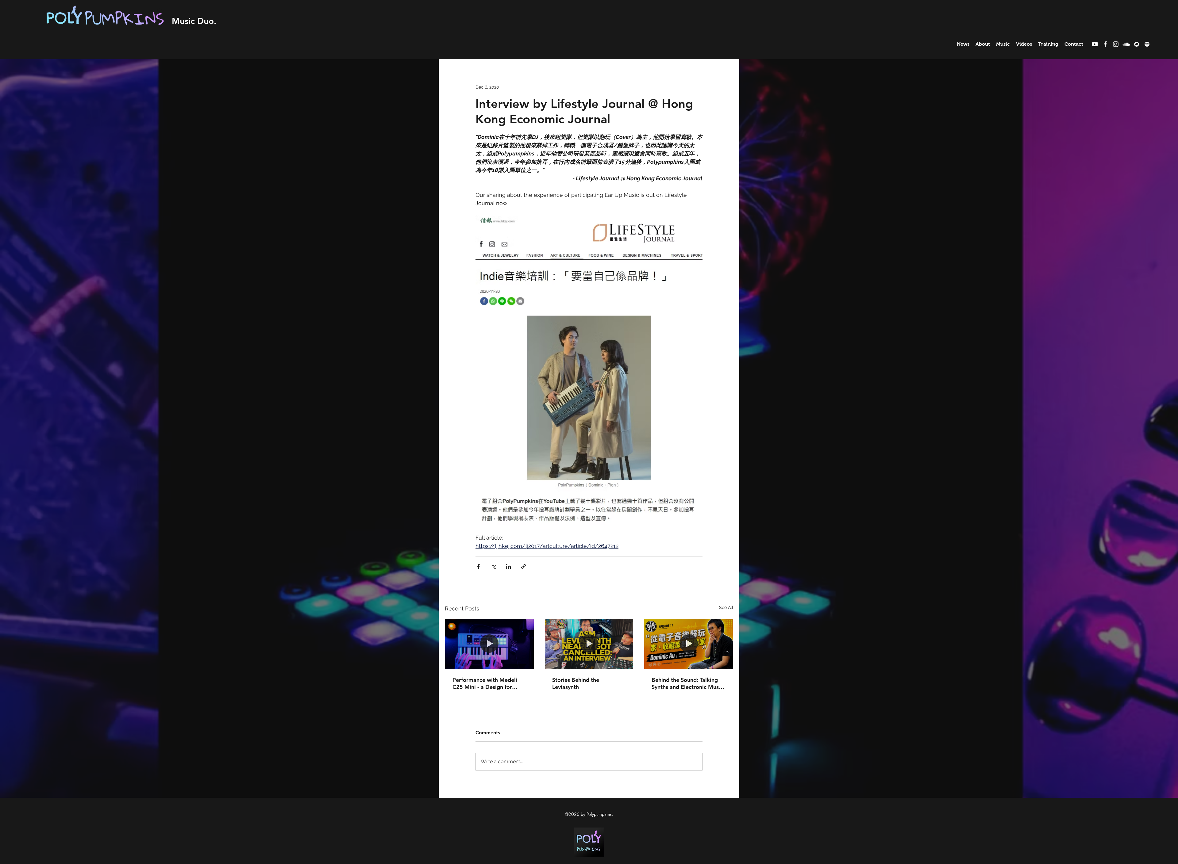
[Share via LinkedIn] (508, 566)
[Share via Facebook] (478, 566)
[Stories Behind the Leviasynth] (589, 644)
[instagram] (1115, 44)
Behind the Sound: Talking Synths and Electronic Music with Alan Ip (687, 683)
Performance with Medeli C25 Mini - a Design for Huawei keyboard (484, 683)
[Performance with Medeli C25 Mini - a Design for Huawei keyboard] (489, 644)
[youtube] (1095, 44)
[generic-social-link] (1136, 44)
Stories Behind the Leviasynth (575, 683)
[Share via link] (523, 566)
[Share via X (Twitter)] (493, 566)
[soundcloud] (1126, 44)
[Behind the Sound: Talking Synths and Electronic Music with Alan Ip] (688, 644)
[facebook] (1105, 44)
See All (726, 607)
